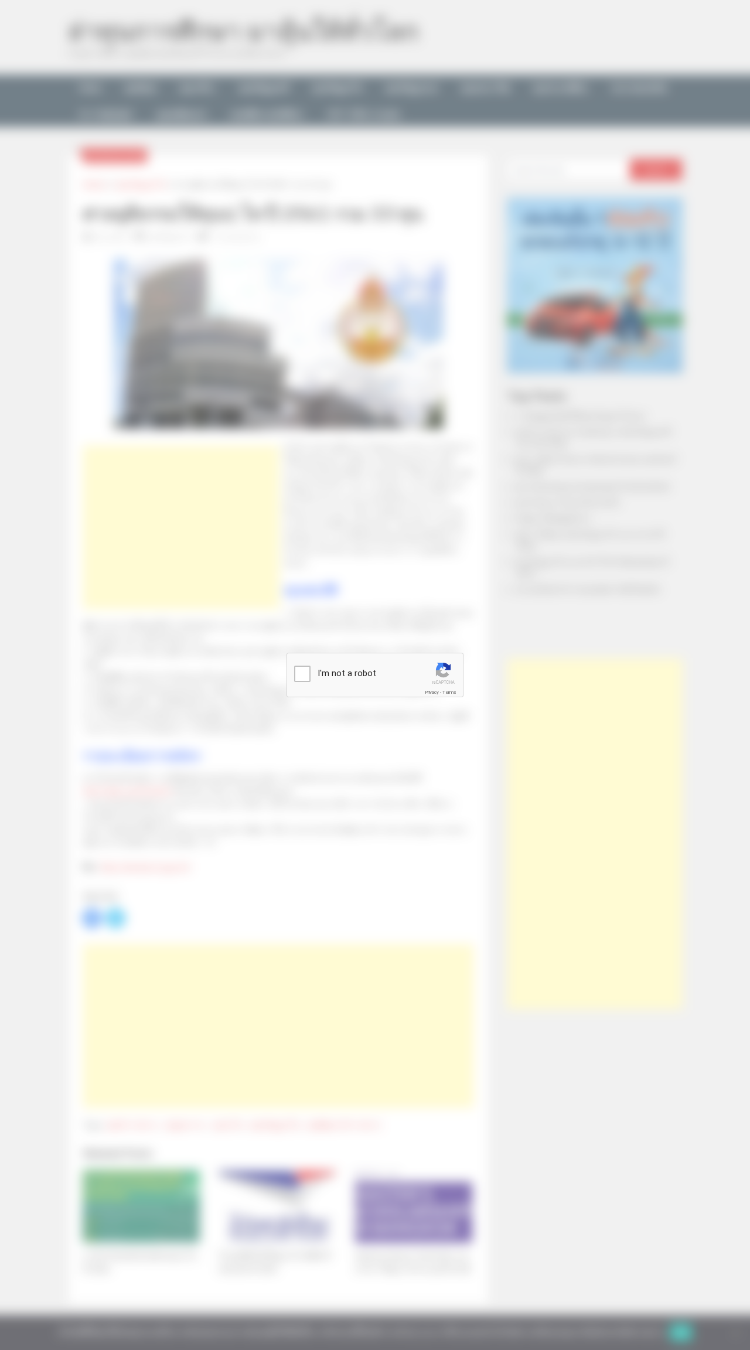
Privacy (432, 692)
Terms (449, 692)
